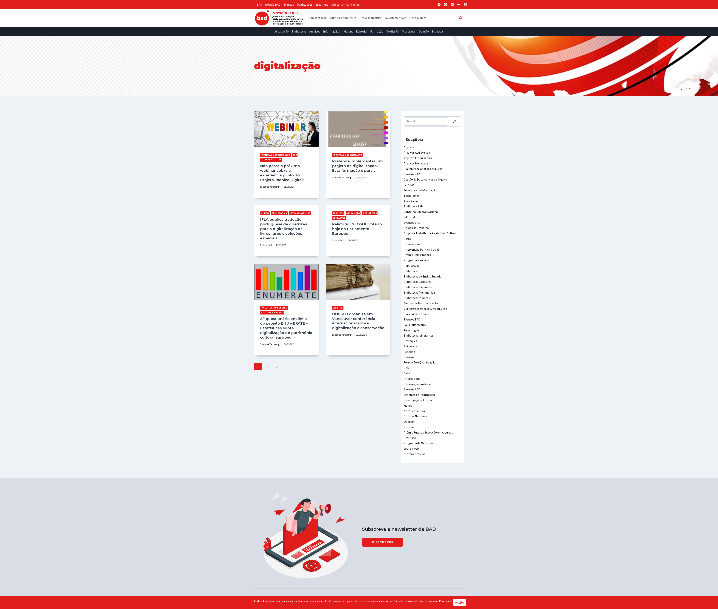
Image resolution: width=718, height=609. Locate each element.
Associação (281, 31)
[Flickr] (459, 4)
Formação (376, 31)
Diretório (337, 4)
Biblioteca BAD (413, 206)
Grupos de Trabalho (416, 228)
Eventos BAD (412, 174)
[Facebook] (439, 4)
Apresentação (318, 18)
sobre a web (411, 448)
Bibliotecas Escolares (417, 281)
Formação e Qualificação (275, 155)
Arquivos (314, 31)
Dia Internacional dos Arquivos (423, 169)
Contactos (353, 4)
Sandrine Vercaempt (270, 186)
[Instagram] (446, 4)
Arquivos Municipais (416, 163)
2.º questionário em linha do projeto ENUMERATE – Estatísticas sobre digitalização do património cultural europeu (286, 328)
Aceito (459, 602)
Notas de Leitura (414, 411)
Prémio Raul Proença (417, 255)
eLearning (321, 4)
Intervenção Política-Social (421, 249)
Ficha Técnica (417, 18)
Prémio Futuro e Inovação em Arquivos (428, 432)
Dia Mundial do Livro (416, 314)
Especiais (438, 31)
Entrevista (410, 346)
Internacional (412, 244)
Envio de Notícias (371, 18)
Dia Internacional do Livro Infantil (425, 308)
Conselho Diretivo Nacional (421, 212)
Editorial (361, 31)
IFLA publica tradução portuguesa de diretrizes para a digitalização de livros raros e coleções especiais (283, 228)
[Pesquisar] (454, 121)
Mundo (265, 213)
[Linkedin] (452, 4)
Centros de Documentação (421, 303)
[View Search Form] (460, 17)
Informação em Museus (338, 31)
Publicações (304, 4)
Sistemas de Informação (419, 395)
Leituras (409, 185)
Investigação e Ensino (274, 307)
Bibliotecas (299, 31)
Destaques (339, 218)
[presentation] (286, 129)
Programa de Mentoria (418, 443)
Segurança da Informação (420, 190)
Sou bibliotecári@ (415, 325)
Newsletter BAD (395, 18)
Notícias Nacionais (272, 312)
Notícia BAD (272, 4)
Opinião (424, 31)
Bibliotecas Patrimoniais (419, 292)
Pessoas (409, 427)
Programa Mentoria (416, 260)
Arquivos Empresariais (418, 158)
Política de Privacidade (439, 601)
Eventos (288, 4)
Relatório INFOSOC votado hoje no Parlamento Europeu (357, 229)
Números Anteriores (343, 18)
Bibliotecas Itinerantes (418, 287)
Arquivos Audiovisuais (417, 152)
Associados (409, 31)
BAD (259, 4)
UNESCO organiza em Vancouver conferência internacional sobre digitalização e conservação (358, 321)
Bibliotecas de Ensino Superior (423, 276)
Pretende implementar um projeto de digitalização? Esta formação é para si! (357, 166)
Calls (407, 373)
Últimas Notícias (271, 159)
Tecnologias (279, 213)
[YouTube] (465, 4)
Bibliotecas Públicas (417, 298)
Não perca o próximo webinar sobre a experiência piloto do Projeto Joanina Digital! (282, 173)
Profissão (392, 31)
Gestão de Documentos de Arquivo (425, 179)
